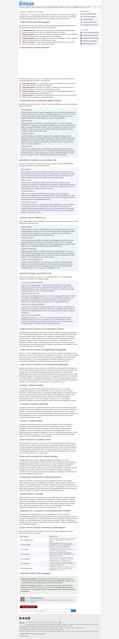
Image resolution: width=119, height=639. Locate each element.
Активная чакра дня (88, 19)
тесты (87, 7)
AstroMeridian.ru (31, 622)
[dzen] (29, 619)
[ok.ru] (26, 619)
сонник (21, 7)
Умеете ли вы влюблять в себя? (91, 32)
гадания (49, 7)
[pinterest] (23, 619)
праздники (75, 7)
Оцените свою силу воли (89, 43)
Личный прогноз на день (89, 16)
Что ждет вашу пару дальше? (90, 35)
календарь (55, 7)
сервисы (82, 7)
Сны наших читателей (28, 607)
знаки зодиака (36, 7)
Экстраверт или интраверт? (90, 40)
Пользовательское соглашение (38, 633)
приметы (62, 7)
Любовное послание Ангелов (90, 24)
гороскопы (28, 7)
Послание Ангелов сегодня (90, 22)
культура (68, 7)
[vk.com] (20, 619)
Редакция (22, 633)
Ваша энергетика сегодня (89, 13)
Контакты (27, 633)
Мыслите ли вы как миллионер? (91, 38)
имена (44, 7)
